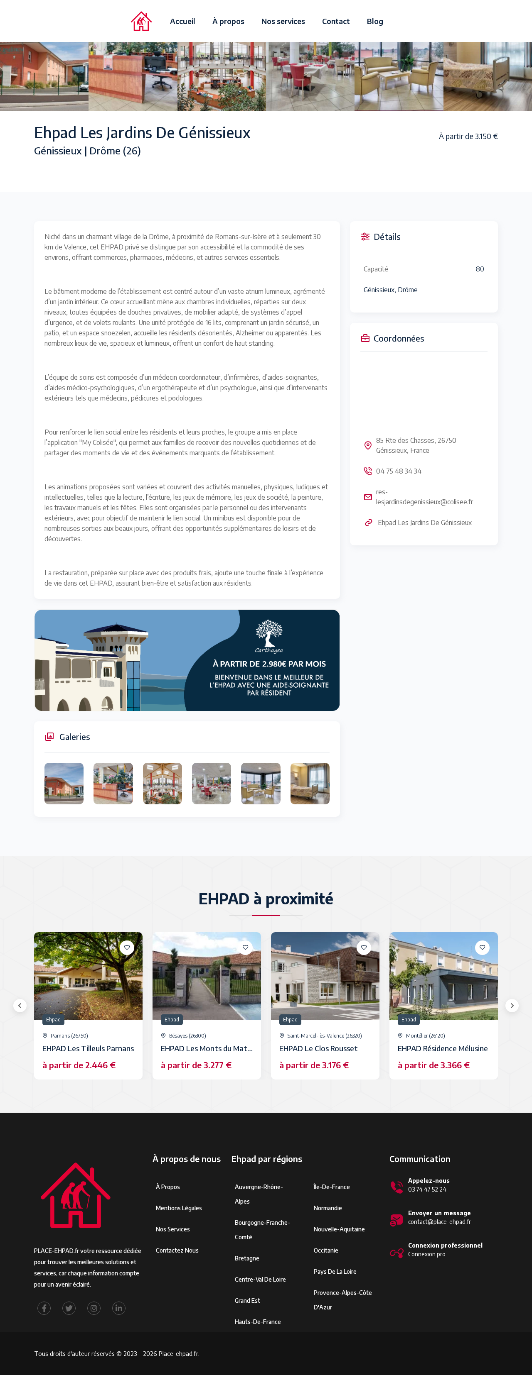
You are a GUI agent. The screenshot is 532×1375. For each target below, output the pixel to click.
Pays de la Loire (335, 1271)
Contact (336, 21)
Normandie (328, 1207)
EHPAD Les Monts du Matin (207, 1048)
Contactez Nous (177, 1250)
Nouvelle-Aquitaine (339, 1229)
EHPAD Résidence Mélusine (443, 1048)
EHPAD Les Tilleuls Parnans (88, 1048)
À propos (228, 21)
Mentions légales (179, 1207)
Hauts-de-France (258, 1321)
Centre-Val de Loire (260, 1279)
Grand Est (247, 1300)
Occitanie (326, 1250)
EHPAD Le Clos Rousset (318, 1048)
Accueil (182, 21)
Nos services (283, 21)
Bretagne (247, 1258)
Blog (375, 21)
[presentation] (20, 1005)
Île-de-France (332, 1186)
